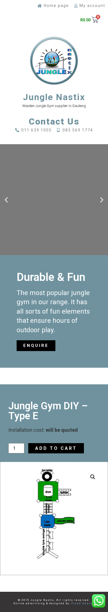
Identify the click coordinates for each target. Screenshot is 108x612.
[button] (6, 199)
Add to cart (56, 448)
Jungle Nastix (54, 97)
